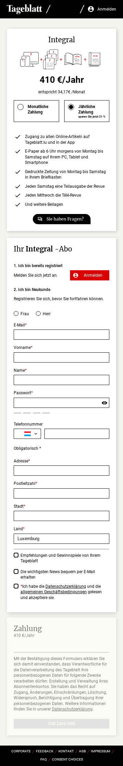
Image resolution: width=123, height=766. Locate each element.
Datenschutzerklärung (65, 586)
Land (18, 528)
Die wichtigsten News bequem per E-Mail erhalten (57, 574)
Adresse (21, 461)
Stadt (19, 506)
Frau (24, 313)
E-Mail (19, 325)
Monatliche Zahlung (38, 109)
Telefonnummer (28, 424)
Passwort (22, 392)
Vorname (22, 347)
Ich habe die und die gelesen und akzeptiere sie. (61, 592)
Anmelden (93, 275)
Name (19, 370)
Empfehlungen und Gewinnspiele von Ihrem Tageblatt (60, 558)
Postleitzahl (25, 483)
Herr (47, 313)
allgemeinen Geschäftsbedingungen (53, 591)
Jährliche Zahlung (91, 111)
